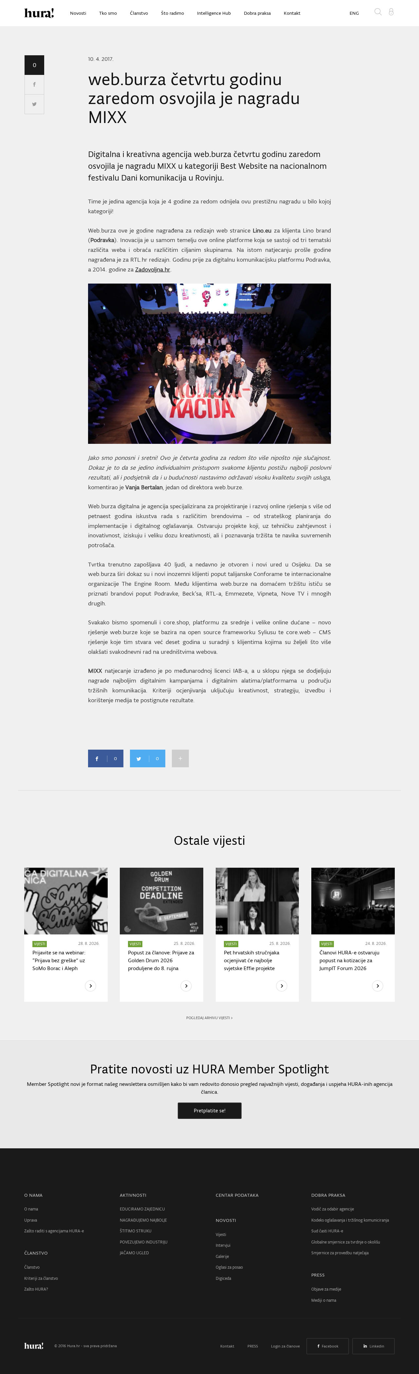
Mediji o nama (323, 1300)
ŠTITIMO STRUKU (136, 1230)
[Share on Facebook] (34, 85)
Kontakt (292, 13)
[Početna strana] (38, 1346)
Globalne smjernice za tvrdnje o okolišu (345, 1242)
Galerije (222, 1256)
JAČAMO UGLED (134, 1252)
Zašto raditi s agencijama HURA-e (54, 1230)
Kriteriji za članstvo (41, 1278)
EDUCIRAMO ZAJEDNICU (142, 1209)
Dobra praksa (257, 13)
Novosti (78, 13)
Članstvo (139, 13)
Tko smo (108, 13)
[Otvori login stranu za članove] (391, 11)
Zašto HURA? (36, 1289)
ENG (354, 13)
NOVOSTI (226, 1220)
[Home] (39, 13)
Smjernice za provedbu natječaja (340, 1252)
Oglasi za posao (229, 1267)
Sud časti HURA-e (327, 1230)
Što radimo (172, 13)
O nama (31, 1209)
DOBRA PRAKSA (328, 1195)
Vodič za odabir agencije (332, 1209)
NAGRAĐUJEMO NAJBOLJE (143, 1220)
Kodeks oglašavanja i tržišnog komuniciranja (350, 1220)
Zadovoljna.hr (152, 269)
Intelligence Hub (214, 13)
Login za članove (285, 1346)
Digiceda (223, 1278)
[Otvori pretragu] (379, 13)
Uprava (30, 1220)
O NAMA (33, 1195)
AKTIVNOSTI (133, 1195)
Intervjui (223, 1245)
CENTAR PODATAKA (237, 1195)
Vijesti (221, 1234)
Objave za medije (326, 1289)
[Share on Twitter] (34, 104)
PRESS (318, 1275)
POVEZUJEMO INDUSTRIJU (144, 1242)
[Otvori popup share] (180, 758)
